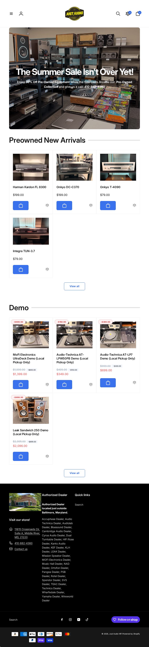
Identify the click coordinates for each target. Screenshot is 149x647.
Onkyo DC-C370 (68, 187)
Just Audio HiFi (115, 634)
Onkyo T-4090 (110, 187)
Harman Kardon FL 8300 (29, 187)
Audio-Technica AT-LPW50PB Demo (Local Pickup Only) (72, 358)
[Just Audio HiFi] (25, 510)
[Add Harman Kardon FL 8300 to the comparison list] (47, 205)
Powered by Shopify (131, 634)
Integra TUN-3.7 (24, 251)
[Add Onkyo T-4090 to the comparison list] (134, 205)
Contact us (21, 548)
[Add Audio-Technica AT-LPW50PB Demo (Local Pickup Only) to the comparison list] (90, 385)
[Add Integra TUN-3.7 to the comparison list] (47, 269)
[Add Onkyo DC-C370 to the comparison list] (90, 205)
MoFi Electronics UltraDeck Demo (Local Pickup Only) (28, 358)
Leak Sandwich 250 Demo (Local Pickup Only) (30, 432)
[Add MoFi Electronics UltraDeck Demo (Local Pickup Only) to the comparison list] (47, 385)
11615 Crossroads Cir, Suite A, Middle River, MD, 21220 (27, 533)
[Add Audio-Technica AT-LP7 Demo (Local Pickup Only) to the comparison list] (134, 383)
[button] (11, 14)
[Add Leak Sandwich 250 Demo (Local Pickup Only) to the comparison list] (47, 456)
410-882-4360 (24, 543)
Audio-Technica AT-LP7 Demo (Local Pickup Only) (117, 356)
